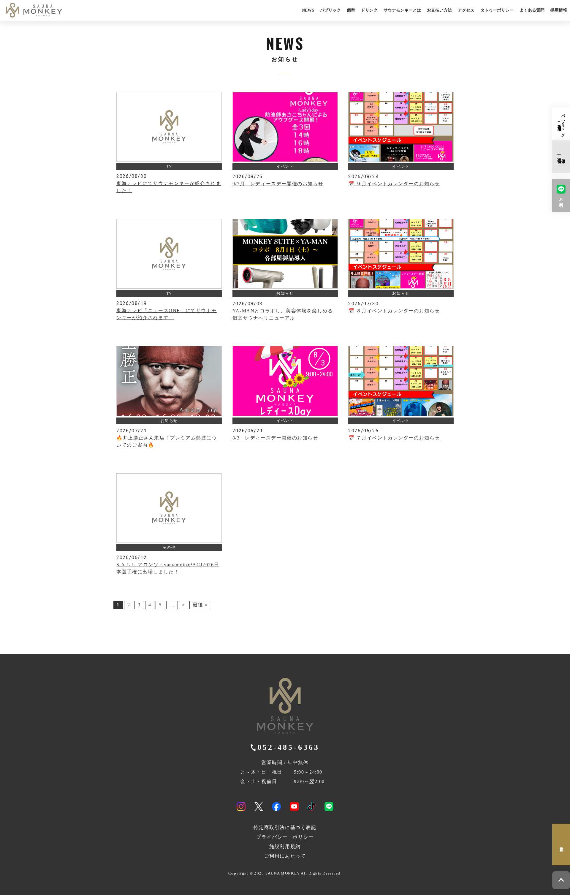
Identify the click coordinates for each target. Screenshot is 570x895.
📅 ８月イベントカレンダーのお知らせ (394, 310)
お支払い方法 (439, 10)
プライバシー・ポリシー (285, 836)
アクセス (466, 10)
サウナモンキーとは (402, 10)
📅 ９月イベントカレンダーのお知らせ (394, 183)
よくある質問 (532, 10)
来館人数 (561, 844)
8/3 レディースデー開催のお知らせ (275, 437)
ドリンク (369, 10)
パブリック (330, 10)
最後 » (200, 604)
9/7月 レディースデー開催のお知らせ (277, 183)
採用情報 (558, 10)
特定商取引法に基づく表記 (285, 827)
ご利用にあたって (285, 855)
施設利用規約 (285, 846)
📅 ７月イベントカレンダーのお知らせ (394, 437)
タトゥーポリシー (497, 10)
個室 (351, 10)
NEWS (308, 10)
